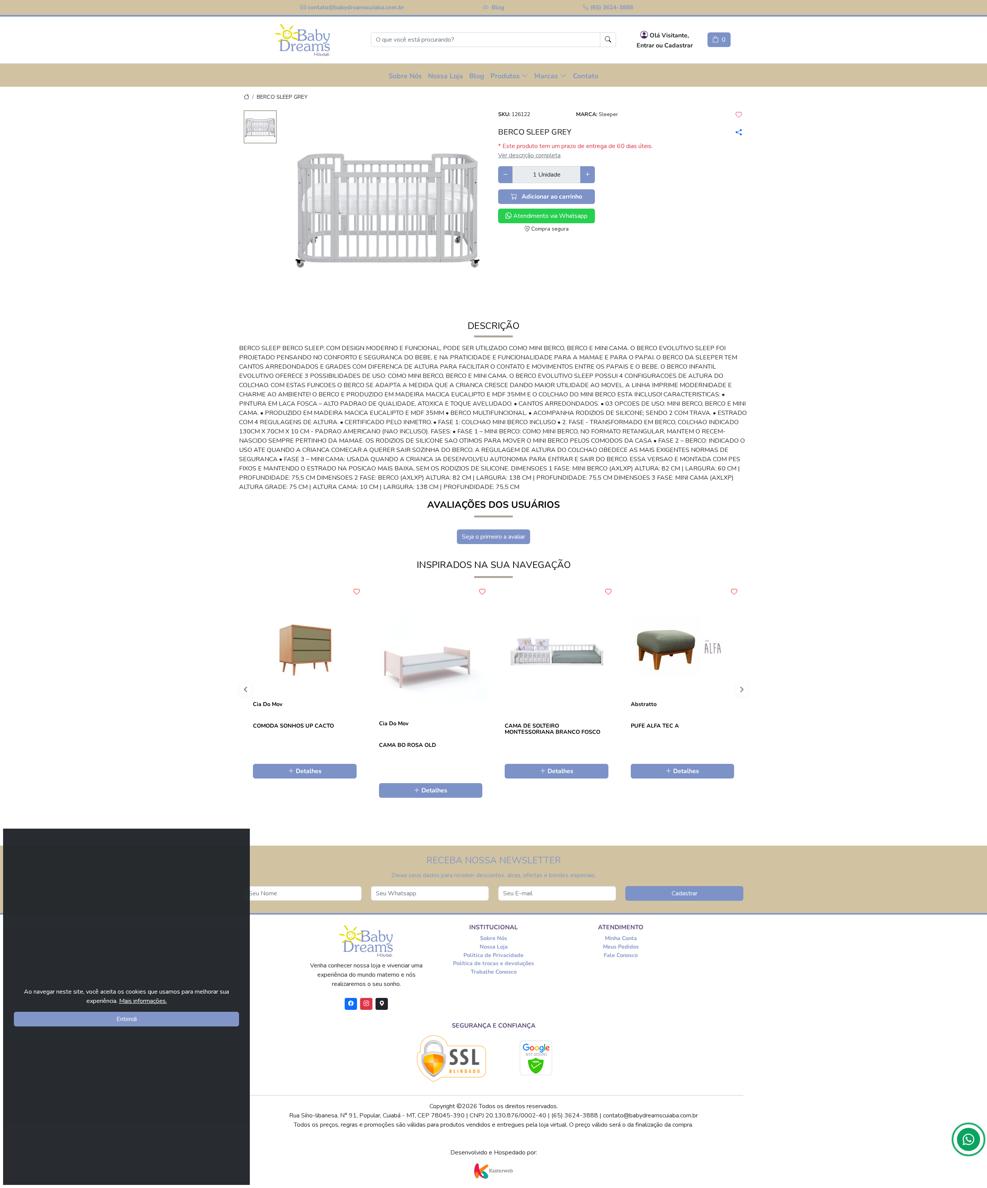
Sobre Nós (493, 938)
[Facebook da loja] (351, 1004)
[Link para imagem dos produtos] (387, 206)
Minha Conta (621, 938)
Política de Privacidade (493, 955)
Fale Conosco (621, 955)
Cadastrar (684, 893)
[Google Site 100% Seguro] (536, 1057)
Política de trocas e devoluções (493, 963)
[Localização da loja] (381, 1004)
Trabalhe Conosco (494, 972)
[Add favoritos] (356, 592)
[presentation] (239, 691)
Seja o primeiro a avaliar (493, 536)
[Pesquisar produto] (608, 39)
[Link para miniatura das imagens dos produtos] (260, 128)
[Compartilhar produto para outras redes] (737, 132)
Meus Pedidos (621, 946)
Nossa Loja (494, 946)
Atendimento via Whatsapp (550, 216)
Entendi (126, 1019)
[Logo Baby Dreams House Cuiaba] (303, 40)
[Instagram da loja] (366, 1004)
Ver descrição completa (529, 155)
